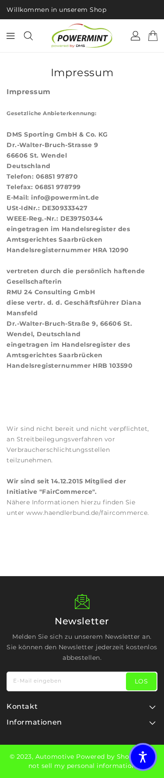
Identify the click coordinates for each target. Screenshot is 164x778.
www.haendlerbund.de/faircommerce (86, 513)
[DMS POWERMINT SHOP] (82, 36)
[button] (143, 757)
